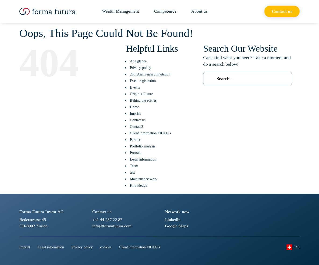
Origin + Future (141, 94)
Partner (135, 140)
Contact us (137, 120)
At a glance (138, 61)
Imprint (135, 113)
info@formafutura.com (111, 226)
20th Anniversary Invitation (150, 74)
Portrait (135, 153)
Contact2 (136, 127)
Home (134, 107)
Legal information (143, 159)
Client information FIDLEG (150, 133)
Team (134, 166)
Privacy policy (140, 68)
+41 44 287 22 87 (107, 219)
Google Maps (176, 226)
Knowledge (138, 185)
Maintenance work (143, 179)
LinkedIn (173, 219)
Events (135, 87)
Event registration (143, 81)
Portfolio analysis (142, 146)
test (132, 172)
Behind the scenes (143, 100)
